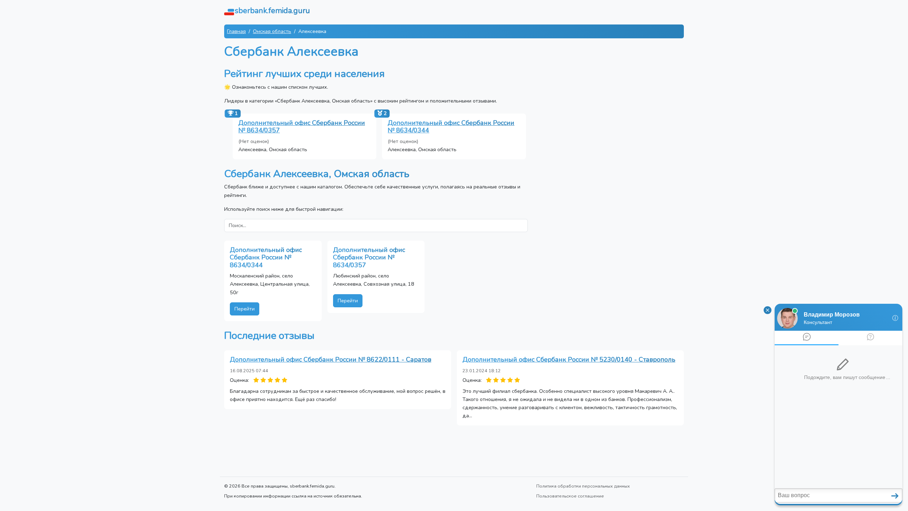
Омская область (272, 31)
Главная (236, 31)
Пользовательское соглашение (570, 496)
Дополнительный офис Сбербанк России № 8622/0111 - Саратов (330, 359)
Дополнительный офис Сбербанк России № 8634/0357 (301, 127)
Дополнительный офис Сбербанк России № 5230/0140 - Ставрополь (569, 359)
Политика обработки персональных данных (583, 486)
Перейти (244, 308)
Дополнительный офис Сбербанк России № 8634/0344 (451, 127)
